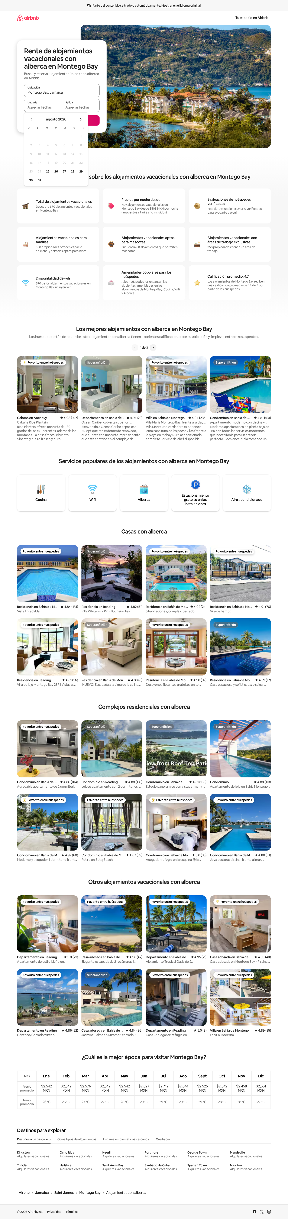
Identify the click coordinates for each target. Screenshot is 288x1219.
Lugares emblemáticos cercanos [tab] (126, 1139)
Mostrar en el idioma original (181, 5)
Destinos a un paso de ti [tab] (34, 1139)
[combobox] (61, 92)
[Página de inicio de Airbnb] (28, 18)
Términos (72, 1212)
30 (31, 180)
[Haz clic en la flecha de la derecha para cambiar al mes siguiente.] (80, 119)
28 (72, 171)
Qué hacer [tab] (163, 1139)
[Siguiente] (153, 347)
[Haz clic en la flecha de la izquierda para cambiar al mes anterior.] (31, 119)
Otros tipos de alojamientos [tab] (76, 1139)
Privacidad (54, 1212)
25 (47, 171)
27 (64, 171)
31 (39, 180)
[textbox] (42, 107)
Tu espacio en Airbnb (251, 18)
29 (81, 171)
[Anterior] (135, 347)
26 (56, 171)
